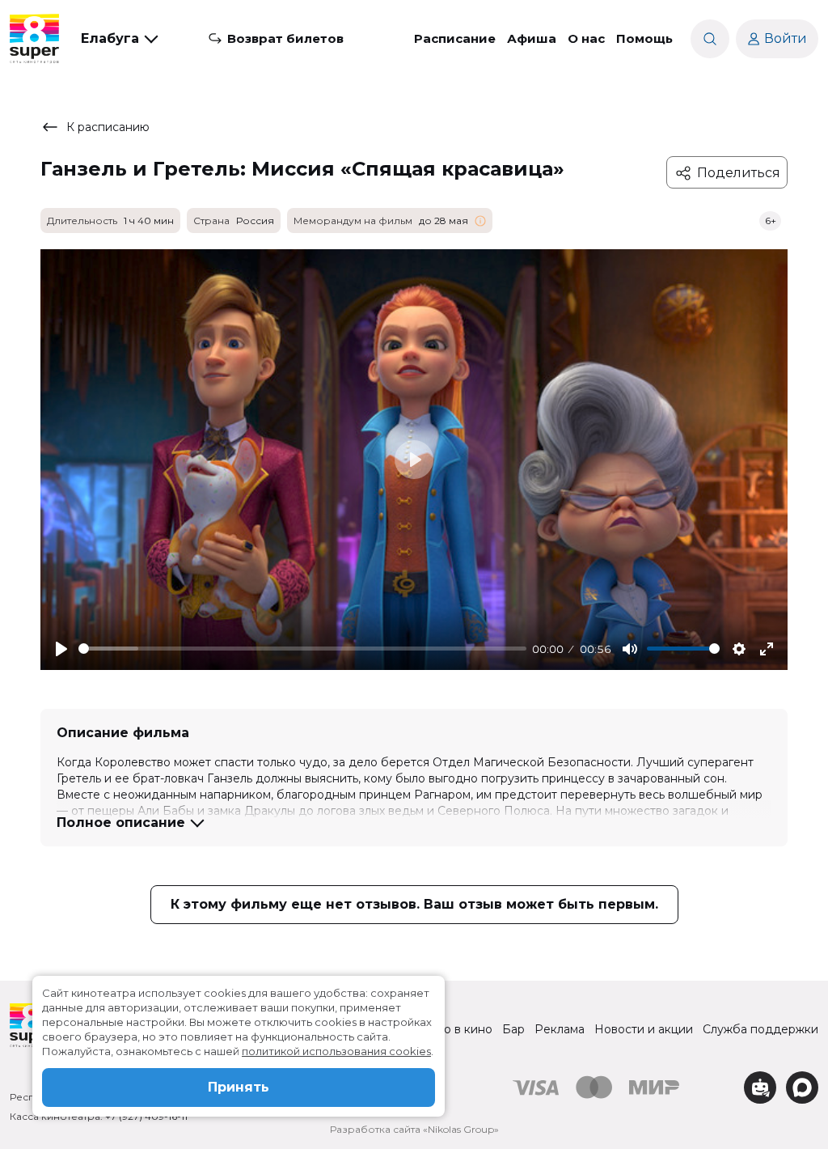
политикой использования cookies (336, 1051)
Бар (513, 1029)
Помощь (644, 38)
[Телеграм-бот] (760, 1087)
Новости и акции (643, 1029)
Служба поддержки (760, 1029)
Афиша (531, 38)
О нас (586, 38)
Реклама (559, 1029)
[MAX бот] (802, 1087)
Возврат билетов (285, 38)
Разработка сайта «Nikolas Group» (414, 1129)
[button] (119, 38)
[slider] (302, 648)
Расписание (455, 38)
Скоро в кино (453, 1029)
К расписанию (108, 127)
